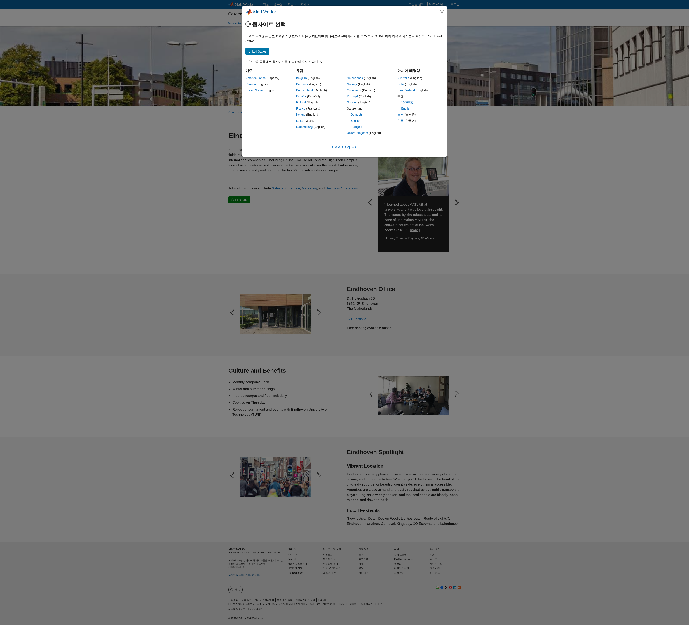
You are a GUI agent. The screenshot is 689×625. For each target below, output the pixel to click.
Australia (403, 78)
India (400, 84)
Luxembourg (304, 127)
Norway (352, 84)
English (355, 120)
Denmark (302, 84)
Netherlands (355, 78)
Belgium (301, 78)
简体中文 (407, 102)
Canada (250, 84)
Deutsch (356, 114)
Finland (301, 102)
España (301, 96)
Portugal (352, 96)
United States (254, 90)
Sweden (352, 102)
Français (356, 127)
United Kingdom (357, 133)
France (300, 108)
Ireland (300, 114)
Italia (299, 120)
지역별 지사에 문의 (344, 147)
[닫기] (442, 12)
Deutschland (304, 90)
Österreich (354, 90)
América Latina (255, 78)
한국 (400, 120)
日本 (400, 114)
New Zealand (406, 90)
